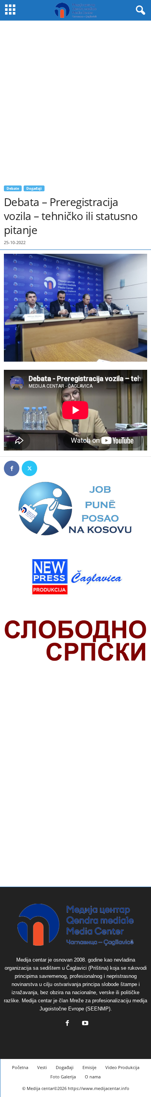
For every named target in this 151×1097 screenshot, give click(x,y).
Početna (20, 1067)
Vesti (42, 1067)
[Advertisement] (75, 100)
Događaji (34, 188)
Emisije (89, 1067)
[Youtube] (84, 1024)
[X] (29, 468)
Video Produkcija (122, 1067)
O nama (93, 1077)
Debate (13, 188)
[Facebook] (11, 468)
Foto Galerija (63, 1077)
